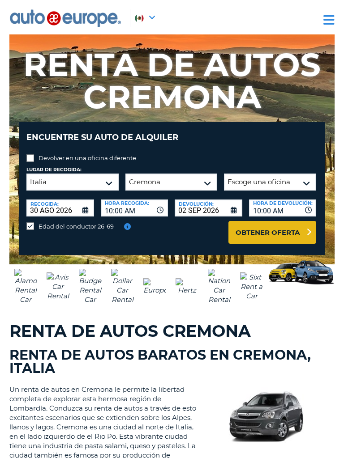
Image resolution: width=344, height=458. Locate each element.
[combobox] (135, 208)
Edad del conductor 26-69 (76, 226)
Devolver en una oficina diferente (87, 157)
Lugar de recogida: (54, 170)
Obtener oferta (268, 232)
